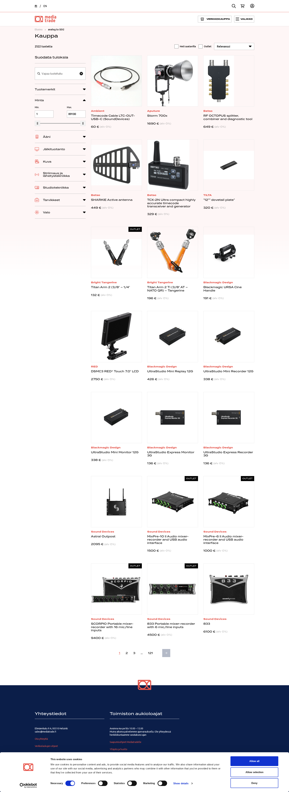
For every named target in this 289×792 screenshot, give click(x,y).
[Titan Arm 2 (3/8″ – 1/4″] (116, 252)
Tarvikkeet (51, 200)
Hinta (39, 100)
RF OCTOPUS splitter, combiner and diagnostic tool (227, 117)
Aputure (153, 111)
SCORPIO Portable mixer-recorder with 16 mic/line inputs (112, 627)
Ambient (97, 111)
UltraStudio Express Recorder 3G (228, 453)
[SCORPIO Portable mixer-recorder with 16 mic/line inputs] (116, 589)
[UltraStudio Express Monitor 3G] (172, 417)
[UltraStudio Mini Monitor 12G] (116, 417)
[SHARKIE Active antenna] (116, 165)
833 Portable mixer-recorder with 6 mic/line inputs (171, 625)
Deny (254, 783)
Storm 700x (157, 116)
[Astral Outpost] (116, 501)
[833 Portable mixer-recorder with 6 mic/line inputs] (172, 589)
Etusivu (38, 29)
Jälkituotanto (54, 149)
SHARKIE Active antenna (111, 200)
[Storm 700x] (172, 81)
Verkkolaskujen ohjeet (46, 746)
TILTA (207, 195)
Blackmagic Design (218, 282)
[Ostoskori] (242, 6)
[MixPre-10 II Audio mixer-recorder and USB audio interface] (172, 501)
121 (150, 653)
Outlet (207, 46)
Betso (208, 111)
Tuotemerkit (45, 89)
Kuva (47, 161)
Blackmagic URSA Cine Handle (222, 288)
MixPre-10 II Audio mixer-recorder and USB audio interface (168, 540)
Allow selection (254, 772)
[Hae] (233, 6)
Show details (180, 783)
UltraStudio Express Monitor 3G (170, 453)
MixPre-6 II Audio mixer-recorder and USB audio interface (223, 540)
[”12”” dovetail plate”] (228, 165)
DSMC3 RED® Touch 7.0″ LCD (115, 371)
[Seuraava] (166, 653)
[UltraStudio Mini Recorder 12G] (228, 336)
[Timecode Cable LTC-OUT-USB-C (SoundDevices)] (116, 81)
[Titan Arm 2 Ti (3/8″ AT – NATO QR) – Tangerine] (172, 252)
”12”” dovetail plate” (219, 200)
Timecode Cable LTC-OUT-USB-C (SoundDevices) (113, 117)
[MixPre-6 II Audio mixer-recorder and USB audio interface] (228, 501)
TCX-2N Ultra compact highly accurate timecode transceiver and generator (171, 203)
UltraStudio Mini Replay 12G (170, 371)
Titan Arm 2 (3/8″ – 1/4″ (110, 287)
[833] (228, 589)
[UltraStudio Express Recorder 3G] (228, 417)
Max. (69, 107)
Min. (37, 107)
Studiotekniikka (56, 187)
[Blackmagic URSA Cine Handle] (228, 252)
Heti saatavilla (188, 46)
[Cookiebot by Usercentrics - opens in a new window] (28, 785)
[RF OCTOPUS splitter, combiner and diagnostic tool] (228, 81)
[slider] (37, 123)
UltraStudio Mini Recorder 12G (228, 371)
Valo (46, 212)
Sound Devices (102, 532)
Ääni (47, 137)
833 (206, 624)
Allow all (254, 761)
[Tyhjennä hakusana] (81, 73)
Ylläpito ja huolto (118, 749)
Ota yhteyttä (41, 739)
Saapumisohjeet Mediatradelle (125, 742)
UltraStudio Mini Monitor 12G (114, 452)
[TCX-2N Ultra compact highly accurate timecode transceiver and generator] (172, 165)
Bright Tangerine (104, 282)
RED (94, 366)
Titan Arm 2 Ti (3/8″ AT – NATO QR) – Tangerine (167, 288)
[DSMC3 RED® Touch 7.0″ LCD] (116, 336)
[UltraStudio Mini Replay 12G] (172, 336)
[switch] (103, 783)
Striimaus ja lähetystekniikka (56, 174)
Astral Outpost (103, 536)
